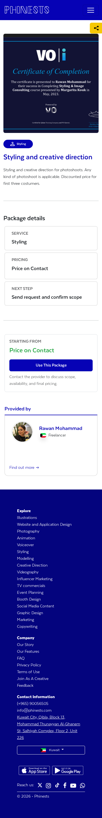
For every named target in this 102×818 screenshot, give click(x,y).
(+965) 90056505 (32, 704)
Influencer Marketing (34, 579)
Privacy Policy (29, 665)
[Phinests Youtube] (73, 786)
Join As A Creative (32, 679)
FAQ (21, 658)
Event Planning (30, 592)
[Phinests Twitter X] (40, 786)
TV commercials (31, 586)
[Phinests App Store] (34, 770)
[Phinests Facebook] (65, 786)
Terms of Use (28, 672)
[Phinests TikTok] (57, 786)
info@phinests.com (34, 710)
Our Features (28, 651)
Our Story (25, 645)
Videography (28, 572)
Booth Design (29, 599)
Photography (28, 531)
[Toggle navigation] (91, 10)
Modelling (25, 558)
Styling (23, 552)
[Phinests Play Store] (67, 770)
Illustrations (27, 518)
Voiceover (25, 545)
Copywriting (27, 626)
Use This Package (51, 365)
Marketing (25, 620)
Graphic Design (30, 613)
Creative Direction (32, 565)
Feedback (25, 685)
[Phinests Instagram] (48, 786)
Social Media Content (35, 606)
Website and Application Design (44, 524)
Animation (26, 538)
